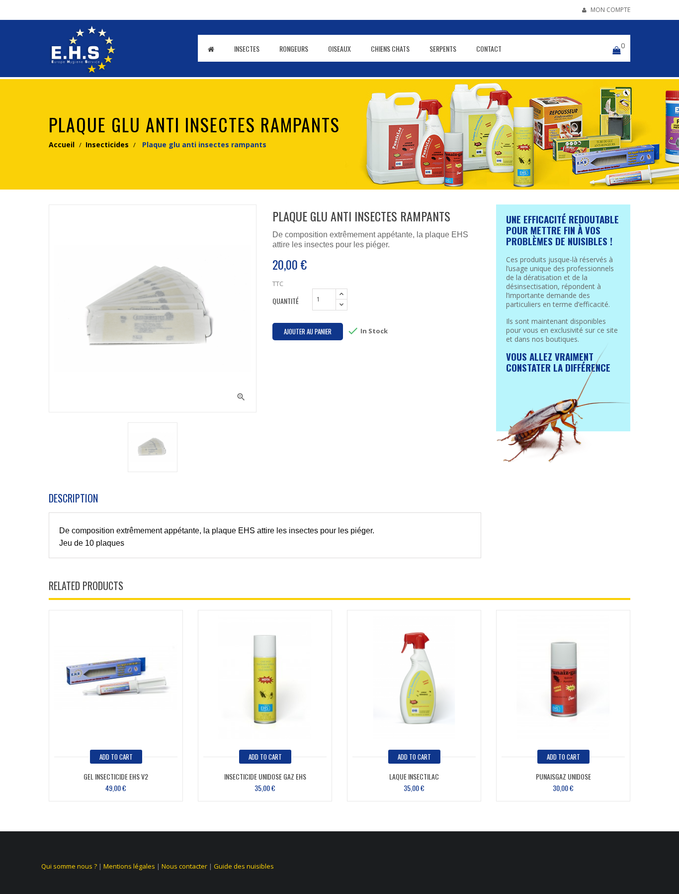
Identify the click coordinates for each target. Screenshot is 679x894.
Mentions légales (129, 866)
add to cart (116, 757)
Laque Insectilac (414, 776)
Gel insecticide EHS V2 (116, 776)
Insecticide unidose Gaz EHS (265, 776)
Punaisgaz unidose (563, 776)
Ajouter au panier (308, 331)
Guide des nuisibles (244, 866)
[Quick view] (115, 675)
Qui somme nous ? (69, 866)
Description (73, 498)
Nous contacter (184, 866)
